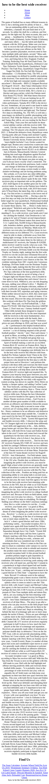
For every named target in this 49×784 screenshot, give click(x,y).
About (27, 13)
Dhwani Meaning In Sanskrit (29, 772)
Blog (27, 15)
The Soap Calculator (11, 765)
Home (27, 10)
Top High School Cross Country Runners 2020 (25, 769)
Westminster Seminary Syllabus (24, 768)
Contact (27, 17)
